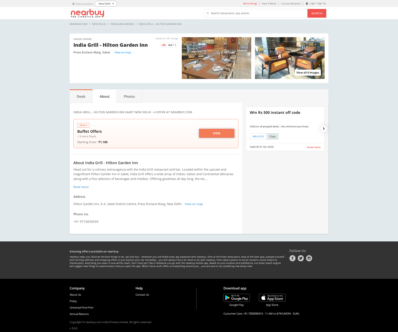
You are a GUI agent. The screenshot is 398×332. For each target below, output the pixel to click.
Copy (272, 136)
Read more (81, 187)
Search (316, 13)
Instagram (309, 258)
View (216, 133)
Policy (73, 301)
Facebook (292, 258)
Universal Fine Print (81, 307)
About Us (75, 294)
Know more (314, 147)
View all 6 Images (307, 72)
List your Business (291, 3)
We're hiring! (250, 3)
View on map (122, 52)
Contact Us (142, 294)
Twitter (301, 258)
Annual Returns (79, 314)
